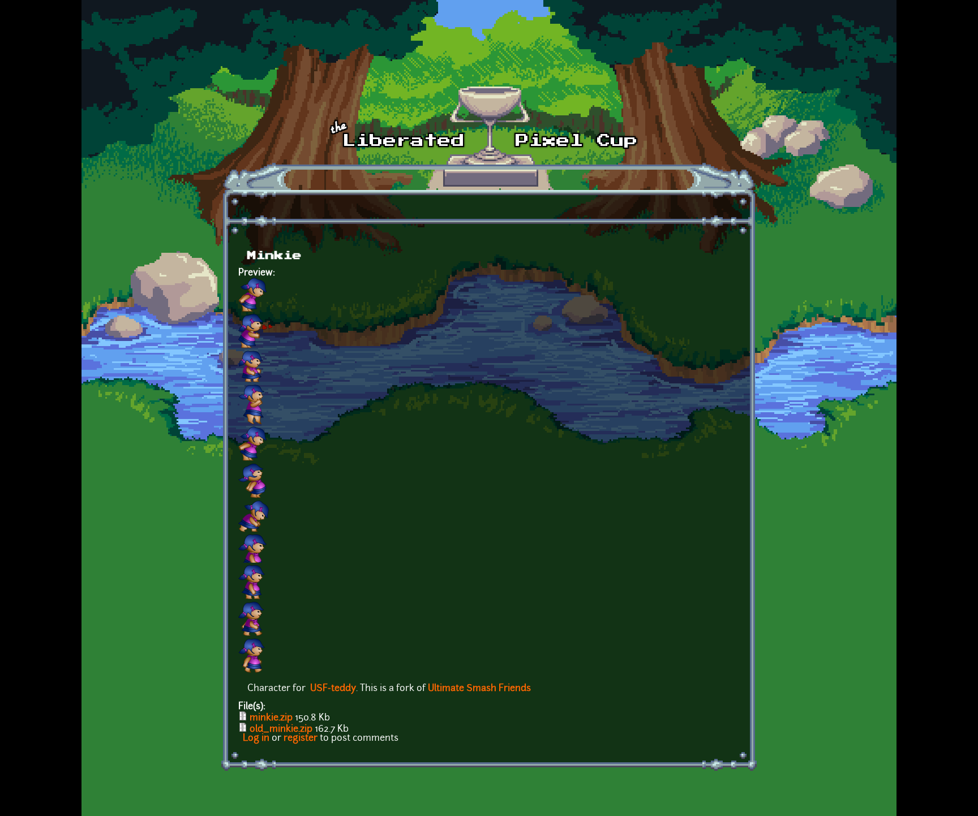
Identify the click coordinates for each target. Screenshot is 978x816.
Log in (256, 738)
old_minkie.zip (281, 729)
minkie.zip (271, 718)
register (301, 738)
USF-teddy (333, 688)
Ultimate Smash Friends (479, 688)
